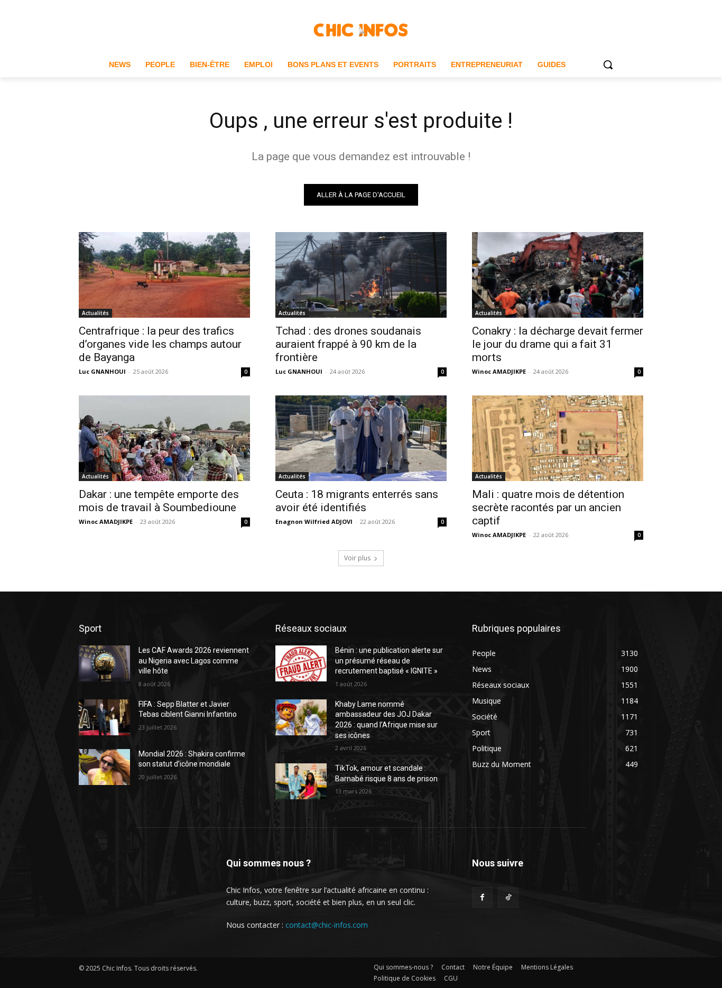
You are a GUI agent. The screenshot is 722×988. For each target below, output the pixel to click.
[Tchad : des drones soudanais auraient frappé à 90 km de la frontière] (361, 275)
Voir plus (357, 557)
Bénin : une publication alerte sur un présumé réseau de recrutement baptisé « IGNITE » (389, 660)
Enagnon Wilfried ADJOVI (314, 521)
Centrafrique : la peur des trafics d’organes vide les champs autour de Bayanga (160, 344)
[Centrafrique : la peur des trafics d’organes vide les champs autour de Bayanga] (164, 275)
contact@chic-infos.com (326, 925)
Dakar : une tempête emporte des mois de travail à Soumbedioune (159, 501)
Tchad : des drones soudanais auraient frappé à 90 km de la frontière (348, 344)
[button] (608, 64)
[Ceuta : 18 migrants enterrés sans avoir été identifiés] (361, 438)
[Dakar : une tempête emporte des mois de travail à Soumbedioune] (164, 438)
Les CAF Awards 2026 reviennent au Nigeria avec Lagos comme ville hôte (193, 660)
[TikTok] (508, 897)
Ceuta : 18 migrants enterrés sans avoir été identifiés (356, 501)
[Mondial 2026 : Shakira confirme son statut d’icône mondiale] (104, 767)
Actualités (95, 313)
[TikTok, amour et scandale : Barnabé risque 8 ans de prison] (301, 781)
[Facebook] (482, 897)
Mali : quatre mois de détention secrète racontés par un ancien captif (548, 507)
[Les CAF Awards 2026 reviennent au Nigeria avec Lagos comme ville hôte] (104, 663)
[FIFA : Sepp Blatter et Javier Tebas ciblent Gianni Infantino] (104, 717)
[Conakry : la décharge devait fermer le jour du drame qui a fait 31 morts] (557, 275)
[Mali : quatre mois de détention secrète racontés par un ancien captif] (557, 438)
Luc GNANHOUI (102, 371)
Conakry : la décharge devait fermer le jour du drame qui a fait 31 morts (557, 344)
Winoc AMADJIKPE (499, 371)
